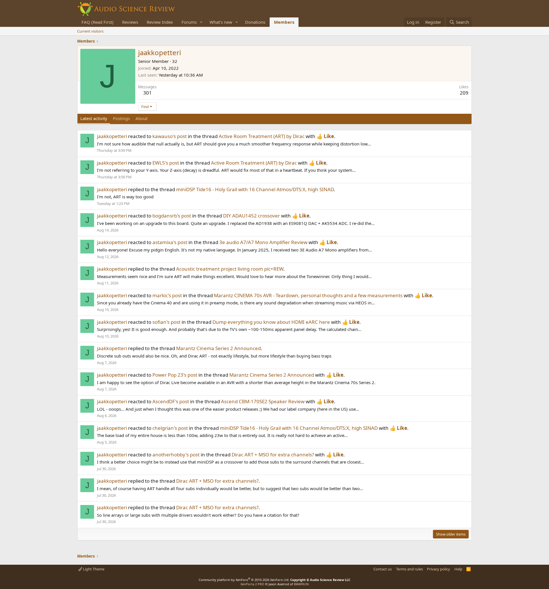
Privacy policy (438, 569)
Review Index (160, 22)
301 (147, 92)
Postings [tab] (121, 118)
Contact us (382, 569)
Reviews (130, 22)
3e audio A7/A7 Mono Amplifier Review (263, 242)
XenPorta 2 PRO (252, 584)
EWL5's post (165, 162)
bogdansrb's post (171, 215)
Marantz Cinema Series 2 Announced (218, 348)
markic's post (167, 295)
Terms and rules (409, 569)
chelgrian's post (170, 428)
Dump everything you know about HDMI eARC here (271, 322)
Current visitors (90, 31)
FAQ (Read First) (97, 22)
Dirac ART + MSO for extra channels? (273, 454)
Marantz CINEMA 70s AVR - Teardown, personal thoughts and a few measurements (308, 295)
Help (458, 569)
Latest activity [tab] (93, 118)
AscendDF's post (170, 401)
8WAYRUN (301, 584)
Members (284, 22)
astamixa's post (169, 242)
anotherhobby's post (176, 454)
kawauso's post (169, 136)
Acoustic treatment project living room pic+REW (229, 268)
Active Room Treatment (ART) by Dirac (262, 136)
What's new (221, 22)
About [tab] (142, 118)
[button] (201, 22)
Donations (255, 22)
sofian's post (166, 322)
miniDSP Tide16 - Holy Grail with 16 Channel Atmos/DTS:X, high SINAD (255, 189)
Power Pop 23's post (174, 375)
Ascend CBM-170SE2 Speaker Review (263, 401)
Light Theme (93, 569)
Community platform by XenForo (244, 580)
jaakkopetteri (112, 136)
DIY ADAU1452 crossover (251, 215)
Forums (189, 22)
